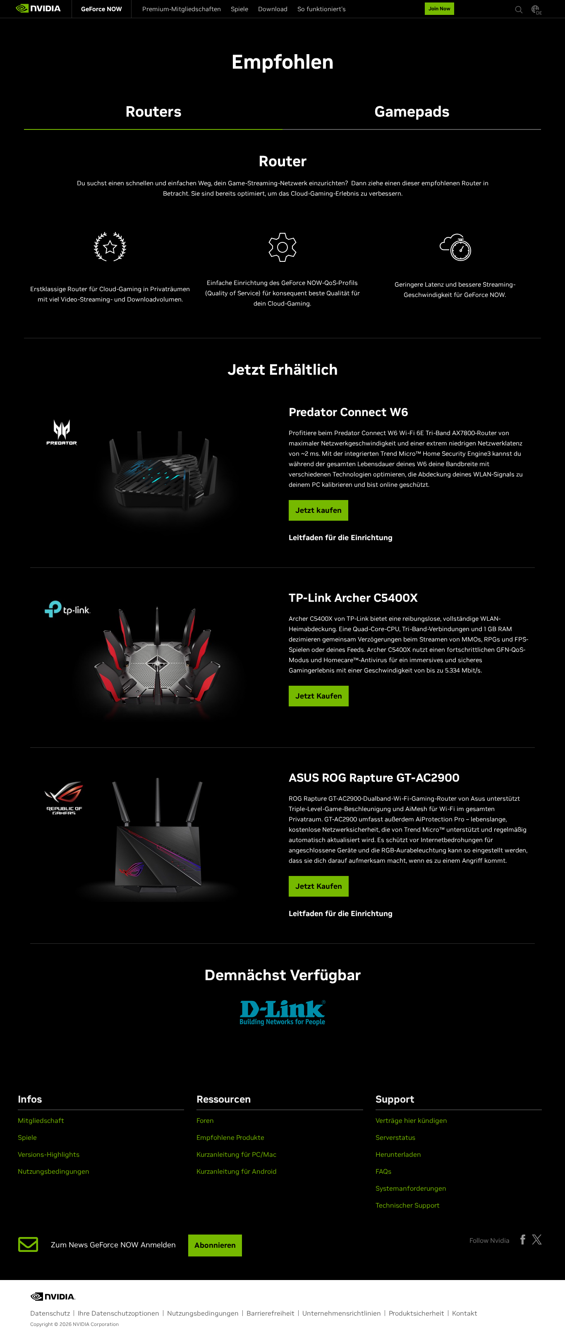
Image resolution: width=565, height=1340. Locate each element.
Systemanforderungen (411, 1188)
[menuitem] (102, 9)
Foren (205, 1120)
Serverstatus (395, 1137)
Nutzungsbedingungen (53, 1171)
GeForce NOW (101, 9)
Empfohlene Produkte (230, 1137)
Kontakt (464, 1313)
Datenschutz (50, 1313)
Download (272, 9)
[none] (519, 9)
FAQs (383, 1171)
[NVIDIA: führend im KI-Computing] (38, 9)
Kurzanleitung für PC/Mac (236, 1154)
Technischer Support (408, 1205)
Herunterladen (398, 1154)
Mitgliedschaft (41, 1120)
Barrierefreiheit (270, 1313)
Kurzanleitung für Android (236, 1171)
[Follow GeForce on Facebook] (523, 1239)
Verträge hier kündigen (411, 1120)
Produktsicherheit (416, 1313)
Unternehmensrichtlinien (341, 1313)
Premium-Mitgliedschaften (181, 9)
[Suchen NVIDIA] (519, 7)
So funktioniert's (321, 9)
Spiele (239, 9)
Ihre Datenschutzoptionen (118, 1313)
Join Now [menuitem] (439, 8)
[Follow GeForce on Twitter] (537, 1239)
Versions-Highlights (48, 1154)
